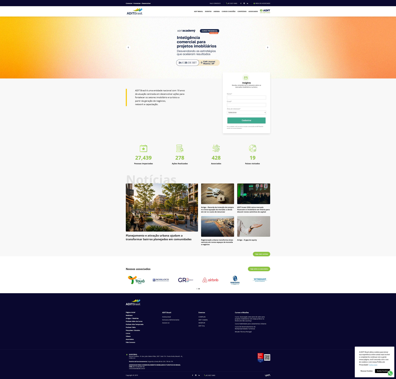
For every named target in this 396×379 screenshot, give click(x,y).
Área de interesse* (233, 109)
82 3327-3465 (232, 3)
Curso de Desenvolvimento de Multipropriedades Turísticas (245, 328)
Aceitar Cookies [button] (382, 371)
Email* (229, 101)
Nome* (229, 94)
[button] (128, 47)
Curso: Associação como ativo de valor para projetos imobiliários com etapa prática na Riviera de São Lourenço (250, 319)
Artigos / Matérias (132, 318)
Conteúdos (241, 11)
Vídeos (128, 336)
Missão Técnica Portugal (243, 332)
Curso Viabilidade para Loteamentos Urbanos (250, 324)
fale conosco (215, 3)
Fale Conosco (130, 342)
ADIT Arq (202, 326)
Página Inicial (130, 312)
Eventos (208, 11)
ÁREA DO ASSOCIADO (262, 3)
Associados (253, 11)
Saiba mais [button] (373, 365)
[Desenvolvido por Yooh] (267, 375)
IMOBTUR (202, 323)
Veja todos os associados (259, 269)
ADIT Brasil (198, 11)
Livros (128, 333)
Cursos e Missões (228, 11)
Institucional (166, 317)
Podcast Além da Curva (134, 321)
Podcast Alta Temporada (134, 324)
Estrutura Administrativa (170, 320)
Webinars (129, 315)
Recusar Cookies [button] (367, 371)
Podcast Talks (131, 327)
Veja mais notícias (261, 254)
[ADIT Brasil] (137, 11)
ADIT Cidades (203, 320)
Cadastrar (246, 120)
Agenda (217, 11)
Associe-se (165, 323)
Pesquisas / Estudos (133, 330)
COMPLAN (202, 317)
